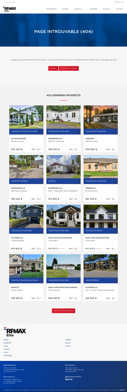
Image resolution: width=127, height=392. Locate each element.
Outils (6, 352)
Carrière (93, 9)
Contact (119, 9)
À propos (7, 349)
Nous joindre (10, 2)
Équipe (66, 9)
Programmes (8, 355)
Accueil (53, 68)
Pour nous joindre (69, 68)
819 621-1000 (72, 371)
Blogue (106, 9)
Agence (78, 9)
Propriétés (52, 9)
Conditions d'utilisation (87, 390)
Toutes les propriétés (63, 311)
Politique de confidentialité (70, 390)
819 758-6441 (11, 383)
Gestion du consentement (102, 390)
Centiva (122, 389)
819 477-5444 (11, 371)
